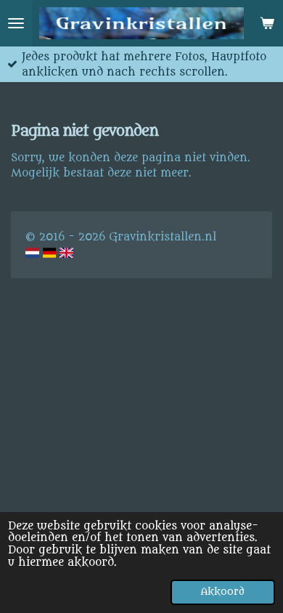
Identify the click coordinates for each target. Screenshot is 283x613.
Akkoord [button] (223, 592)
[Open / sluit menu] (16, 23)
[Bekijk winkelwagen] (267, 23)
